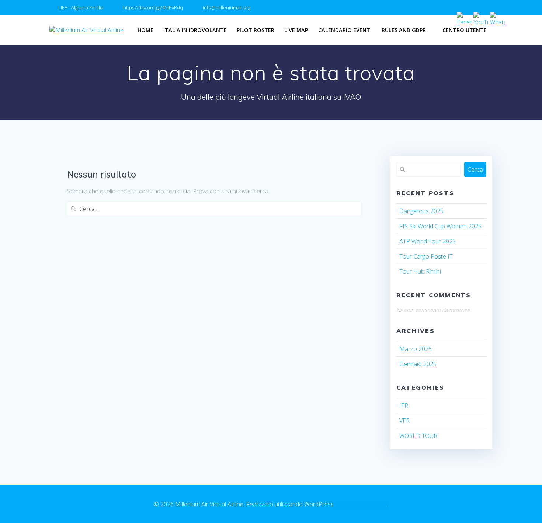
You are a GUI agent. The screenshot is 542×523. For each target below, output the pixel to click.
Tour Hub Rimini (420, 271)
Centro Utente (464, 30)
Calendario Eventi (345, 30)
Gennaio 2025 (418, 364)
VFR (404, 421)
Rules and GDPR (404, 30)
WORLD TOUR (418, 436)
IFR (403, 405)
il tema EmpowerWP (361, 504)
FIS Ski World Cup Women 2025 (440, 226)
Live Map (296, 30)
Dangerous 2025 (421, 211)
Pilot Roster (255, 30)
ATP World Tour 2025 (427, 241)
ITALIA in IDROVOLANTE (195, 30)
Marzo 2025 (415, 349)
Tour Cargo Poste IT (426, 256)
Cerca (475, 169)
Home (145, 30)
